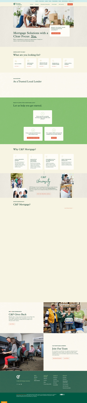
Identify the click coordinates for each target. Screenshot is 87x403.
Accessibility (55, 384)
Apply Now (70, 4)
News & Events (41, 1)
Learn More (16, 66)
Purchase (31, 4)
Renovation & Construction (45, 4)
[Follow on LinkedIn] (19, 384)
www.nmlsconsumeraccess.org (21, 394)
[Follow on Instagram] (21, 384)
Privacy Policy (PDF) (47, 384)
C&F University (61, 4)
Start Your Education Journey (43, 193)
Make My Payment (65, 1)
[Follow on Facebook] (17, 384)
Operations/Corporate (57, 358)
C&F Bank (70, 1)
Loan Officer (66, 358)
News (45, 382)
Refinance (37, 4)
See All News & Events (68, 208)
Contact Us (55, 377)
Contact (60, 1)
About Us (36, 1)
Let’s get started (56, 33)
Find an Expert (54, 4)
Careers (50, 1)
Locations (46, 1)
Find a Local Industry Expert (33, 137)
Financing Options (54, 1)
